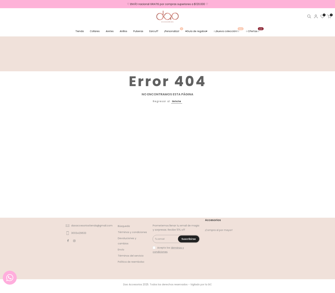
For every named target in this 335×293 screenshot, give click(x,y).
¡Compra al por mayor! (219, 230)
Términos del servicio (131, 255)
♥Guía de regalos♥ (196, 31)
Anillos (123, 31)
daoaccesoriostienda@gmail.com (92, 225)
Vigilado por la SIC (201, 284)
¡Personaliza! (173, 30)
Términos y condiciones (132, 232)
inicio (176, 101)
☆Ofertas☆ (254, 30)
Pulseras (138, 31)
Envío (121, 249)
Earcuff (153, 31)
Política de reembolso (131, 262)
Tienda (79, 31)
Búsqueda (124, 226)
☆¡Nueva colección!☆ (227, 30)
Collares (95, 31)
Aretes (110, 31)
